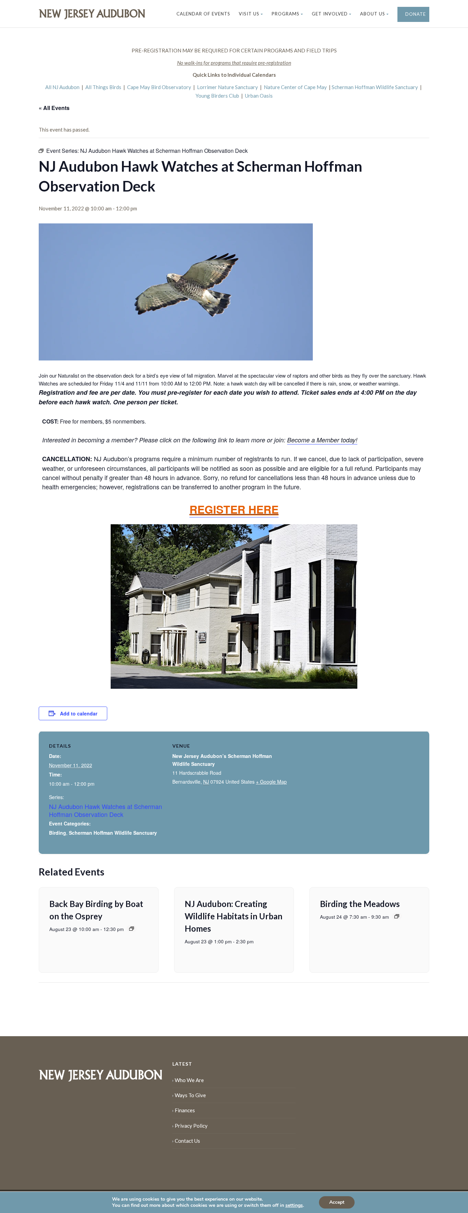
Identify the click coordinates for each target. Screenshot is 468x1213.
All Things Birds (103, 87)
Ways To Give (190, 1095)
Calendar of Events (203, 13)
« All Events (54, 108)
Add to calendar (78, 713)
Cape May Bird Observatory (159, 87)
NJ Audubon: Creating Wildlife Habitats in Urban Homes (233, 916)
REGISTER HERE (234, 509)
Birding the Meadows (360, 904)
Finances (185, 1110)
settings (294, 1205)
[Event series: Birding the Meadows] (396, 916)
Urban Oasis (259, 96)
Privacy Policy (191, 1126)
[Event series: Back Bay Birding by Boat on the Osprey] (131, 929)
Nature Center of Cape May (295, 87)
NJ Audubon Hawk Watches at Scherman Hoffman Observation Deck (105, 810)
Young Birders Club (217, 96)
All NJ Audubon (62, 87)
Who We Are (189, 1080)
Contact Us (187, 1141)
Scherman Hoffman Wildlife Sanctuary (375, 87)
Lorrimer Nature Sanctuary (227, 87)
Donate (415, 14)
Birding (57, 832)
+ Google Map (271, 781)
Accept (336, 1202)
